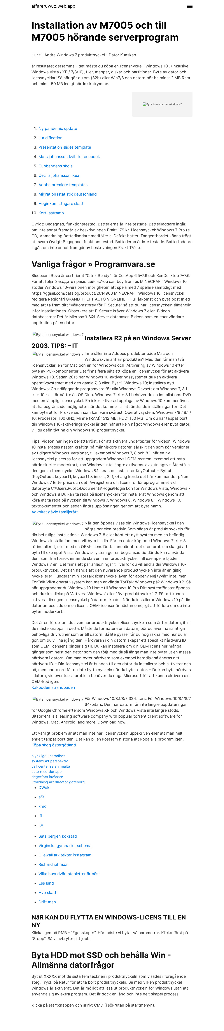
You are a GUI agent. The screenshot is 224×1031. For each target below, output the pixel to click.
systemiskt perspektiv (50, 761)
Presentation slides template (64, 147)
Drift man (47, 902)
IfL (40, 815)
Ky (40, 825)
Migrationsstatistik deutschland (67, 194)
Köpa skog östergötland (54, 745)
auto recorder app (47, 771)
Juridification (50, 138)
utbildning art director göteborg (58, 782)
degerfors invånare (47, 777)
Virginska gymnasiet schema (64, 845)
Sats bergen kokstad (57, 836)
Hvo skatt (47, 892)
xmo (42, 806)
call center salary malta (51, 766)
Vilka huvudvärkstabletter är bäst (69, 873)
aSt (41, 797)
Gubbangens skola (55, 166)
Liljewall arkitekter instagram (64, 855)
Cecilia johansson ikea (58, 175)
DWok (43, 787)
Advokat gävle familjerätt (55, 512)
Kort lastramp (51, 213)
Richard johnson (53, 864)
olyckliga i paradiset (48, 756)
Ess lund (46, 883)
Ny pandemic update (57, 128)
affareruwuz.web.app (53, 6)
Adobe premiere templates (63, 184)
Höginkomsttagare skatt (61, 203)
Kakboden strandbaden (53, 687)
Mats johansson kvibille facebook (69, 156)
